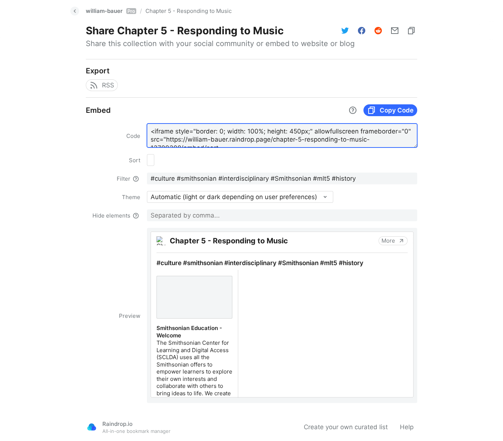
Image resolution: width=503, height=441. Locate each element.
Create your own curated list (346, 427)
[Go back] (74, 11)
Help (407, 427)
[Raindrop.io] (92, 427)
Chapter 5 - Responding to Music (188, 10)
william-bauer (110, 10)
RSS (108, 85)
